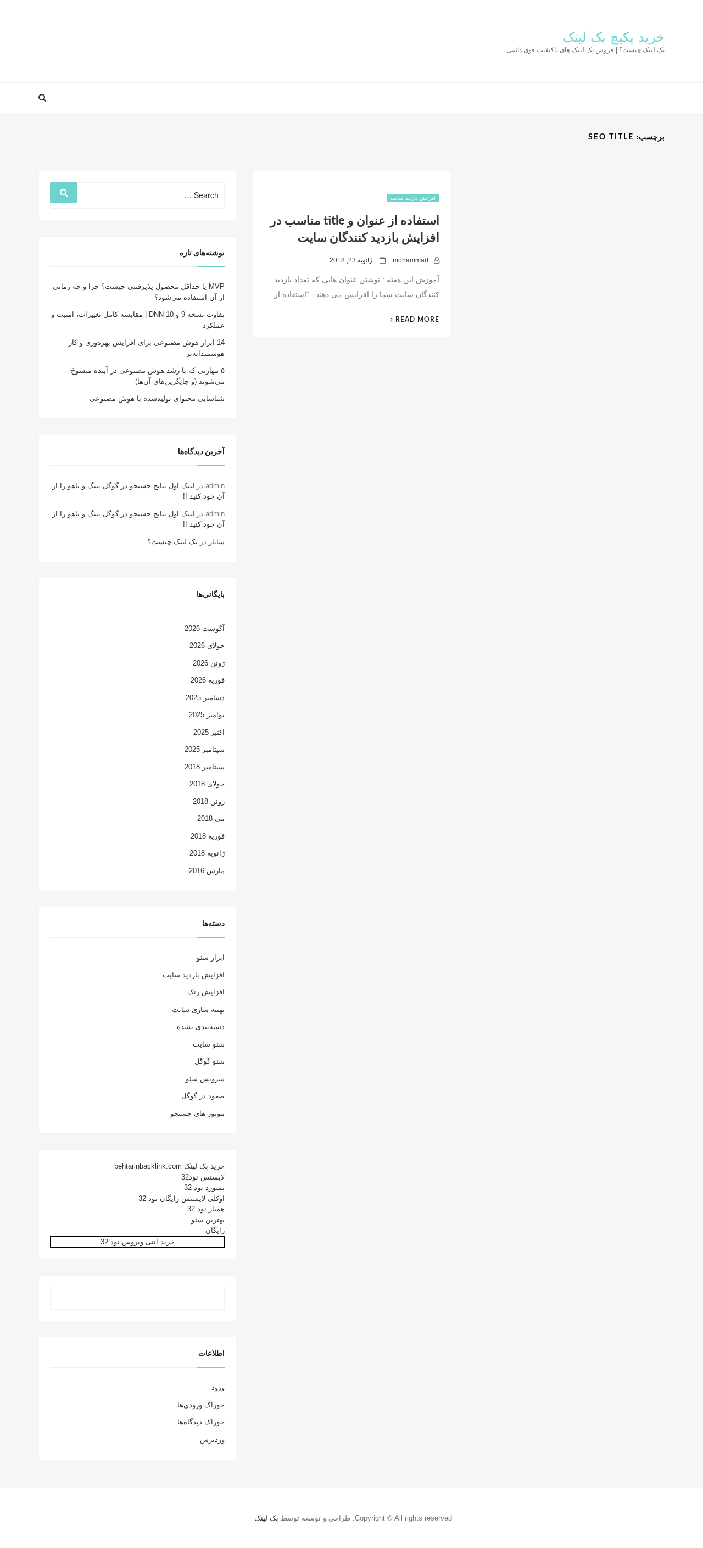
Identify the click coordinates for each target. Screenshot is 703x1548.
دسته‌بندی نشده (201, 1026)
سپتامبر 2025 (205, 749)
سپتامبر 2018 (205, 767)
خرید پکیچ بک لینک (614, 37)
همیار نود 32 (206, 1209)
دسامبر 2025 (205, 698)
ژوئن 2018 (209, 801)
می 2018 (211, 818)
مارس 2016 (207, 871)
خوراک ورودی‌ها (201, 1405)
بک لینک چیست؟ (172, 542)
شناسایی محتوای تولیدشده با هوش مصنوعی (157, 398)
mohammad (410, 260)
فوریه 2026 (208, 680)
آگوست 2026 (205, 628)
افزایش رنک (206, 992)
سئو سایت (209, 1044)
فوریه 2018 (208, 836)
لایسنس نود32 (203, 1177)
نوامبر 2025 (207, 715)
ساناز (217, 542)
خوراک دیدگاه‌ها (201, 1422)
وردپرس (212, 1439)
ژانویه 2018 (207, 853)
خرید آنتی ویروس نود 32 (138, 1242)
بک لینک (266, 1518)
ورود (218, 1387)
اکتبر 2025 (209, 732)
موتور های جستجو (197, 1113)
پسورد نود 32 (204, 1187)
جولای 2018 (207, 784)
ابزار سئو (211, 957)
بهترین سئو (208, 1220)
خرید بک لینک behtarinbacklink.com (169, 1166)
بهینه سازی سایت (198, 1009)
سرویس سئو (205, 1079)
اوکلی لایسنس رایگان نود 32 (181, 1198)
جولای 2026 (207, 645)
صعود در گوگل (203, 1096)
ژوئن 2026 (209, 663)
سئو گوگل (209, 1061)
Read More (410, 319)
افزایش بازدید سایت (413, 198)
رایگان (215, 1230)
